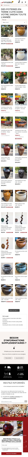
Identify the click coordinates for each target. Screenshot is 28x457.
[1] (7, 44)
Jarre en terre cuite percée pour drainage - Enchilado (21, 159)
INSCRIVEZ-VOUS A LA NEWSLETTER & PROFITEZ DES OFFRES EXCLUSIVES (11, 440)
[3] (9, 44)
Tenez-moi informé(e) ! (11, 453)
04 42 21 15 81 (19, 358)
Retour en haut (14, 310)
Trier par (4, 19)
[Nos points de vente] (25, 2)
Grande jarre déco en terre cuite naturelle (12, 325)
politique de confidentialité (9, 398)
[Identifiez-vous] (22, 2)
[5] (12, 44)
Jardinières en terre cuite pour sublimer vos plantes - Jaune (21, 132)
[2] (8, 44)
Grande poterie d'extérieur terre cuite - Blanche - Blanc (21, 64)
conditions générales (15, 396)
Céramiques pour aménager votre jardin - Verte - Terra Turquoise (6, 40)
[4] (11, 44)
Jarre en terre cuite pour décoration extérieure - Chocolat (6, 182)
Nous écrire (8, 358)
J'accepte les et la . (12, 397)
